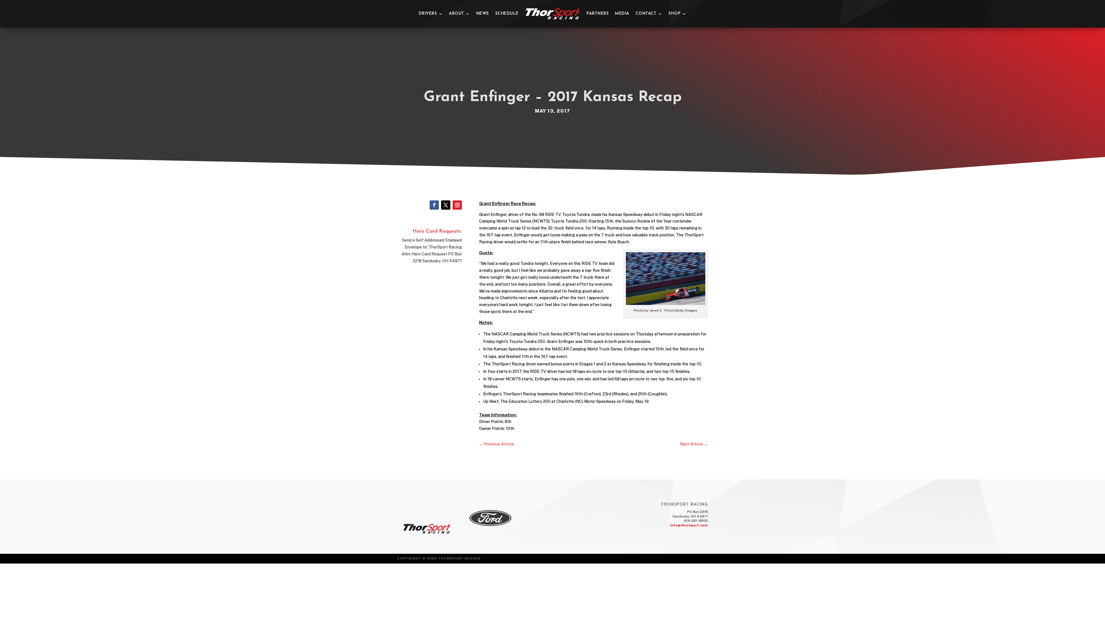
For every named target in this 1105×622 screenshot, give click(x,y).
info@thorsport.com (689, 525)
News (482, 14)
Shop (674, 14)
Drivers (428, 14)
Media (622, 14)
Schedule (507, 14)
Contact (646, 14)
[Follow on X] (445, 205)
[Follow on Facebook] (434, 205)
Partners (597, 14)
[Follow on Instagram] (457, 205)
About (456, 14)
